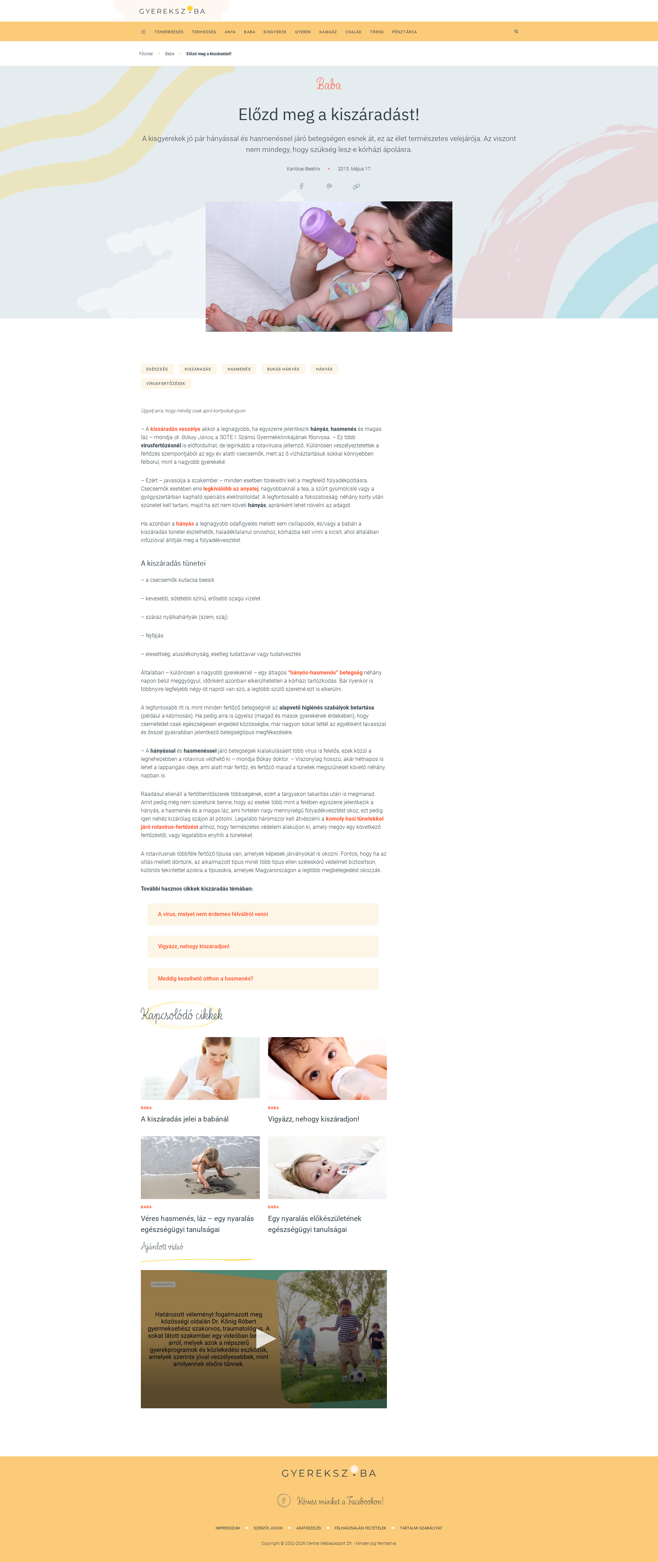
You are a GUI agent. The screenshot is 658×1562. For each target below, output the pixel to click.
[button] (264, 1339)
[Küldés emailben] (329, 186)
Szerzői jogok (268, 1528)
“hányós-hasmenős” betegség (325, 672)
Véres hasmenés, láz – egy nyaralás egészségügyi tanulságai (197, 1224)
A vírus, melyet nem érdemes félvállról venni (213, 914)
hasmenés (239, 369)
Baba (169, 53)
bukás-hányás (283, 369)
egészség (157, 369)
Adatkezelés (308, 1528)
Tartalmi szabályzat (421, 1528)
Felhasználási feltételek (360, 1528)
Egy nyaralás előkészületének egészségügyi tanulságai (315, 1224)
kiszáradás (198, 369)
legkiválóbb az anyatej (230, 488)
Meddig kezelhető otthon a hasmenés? (205, 978)
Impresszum (228, 1528)
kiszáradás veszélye (175, 429)
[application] (264, 1339)
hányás (324, 369)
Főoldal (146, 53)
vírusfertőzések (166, 383)
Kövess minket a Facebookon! (340, 1501)
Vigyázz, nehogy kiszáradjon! (193, 946)
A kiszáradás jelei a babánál (185, 1119)
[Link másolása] (356, 186)
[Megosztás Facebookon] (301, 186)
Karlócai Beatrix (304, 169)
